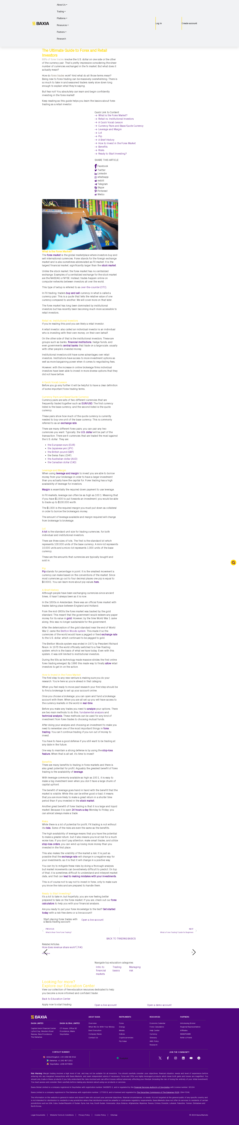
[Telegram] (199, 1058)
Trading (60, 11)
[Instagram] (175, 1058)
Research (61, 39)
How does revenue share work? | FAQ (62, 947)
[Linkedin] (183, 1058)
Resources (62, 25)
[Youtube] (191, 1058)
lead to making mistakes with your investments (89, 876)
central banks (70, 345)
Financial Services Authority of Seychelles (152, 1087)
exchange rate (68, 423)
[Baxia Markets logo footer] (39, 1017)
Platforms (61, 18)
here (96, 582)
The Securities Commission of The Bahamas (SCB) (158, 1092)
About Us (61, 5)
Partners (61, 32)
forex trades (57, 75)
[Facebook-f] (168, 1058)
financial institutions (80, 342)
